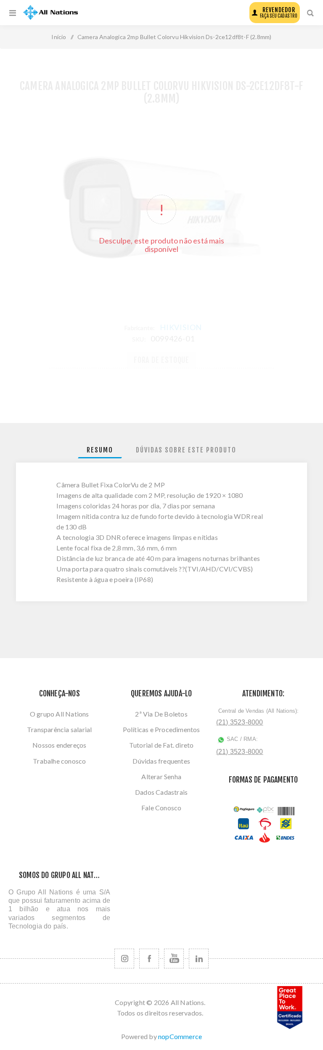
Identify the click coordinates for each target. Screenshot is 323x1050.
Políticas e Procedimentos (161, 729)
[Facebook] (149, 958)
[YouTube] (174, 958)
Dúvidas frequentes (161, 761)
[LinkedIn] (199, 958)
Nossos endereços (59, 745)
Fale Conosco (161, 808)
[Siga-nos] (124, 958)
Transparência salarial (59, 729)
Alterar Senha (161, 776)
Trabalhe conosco (59, 761)
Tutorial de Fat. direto (161, 745)
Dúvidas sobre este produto (186, 450)
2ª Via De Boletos (161, 714)
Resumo (100, 450)
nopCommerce (180, 1036)
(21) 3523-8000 (239, 722)
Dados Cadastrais (161, 792)
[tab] (100, 450)
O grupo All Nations (59, 714)
